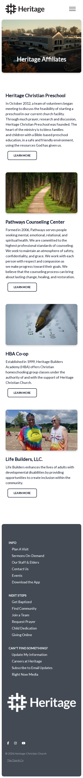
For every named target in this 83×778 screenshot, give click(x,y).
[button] (72, 9)
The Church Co (15, 760)
